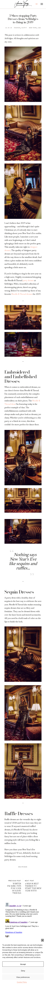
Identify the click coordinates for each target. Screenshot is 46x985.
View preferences (23, 977)
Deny (23, 970)
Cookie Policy (22, 982)
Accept (23, 964)
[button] (42, 940)
